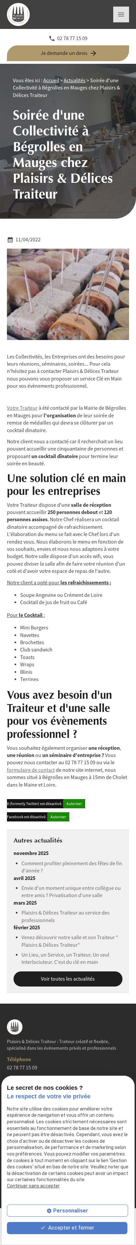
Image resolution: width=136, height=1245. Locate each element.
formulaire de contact (31, 770)
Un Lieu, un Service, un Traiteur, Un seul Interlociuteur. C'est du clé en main (65, 958)
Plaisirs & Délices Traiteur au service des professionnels (65, 916)
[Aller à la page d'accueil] (23, 14)
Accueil (51, 80)
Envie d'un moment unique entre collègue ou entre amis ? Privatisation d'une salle (71, 892)
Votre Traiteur (22, 408)
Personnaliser (70, 1211)
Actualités (74, 80)
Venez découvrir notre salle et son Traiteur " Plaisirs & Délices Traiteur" (69, 941)
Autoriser (74, 803)
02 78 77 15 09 (72, 38)
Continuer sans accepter (33, 1185)
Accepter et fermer (70, 1228)
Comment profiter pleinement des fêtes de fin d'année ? (71, 867)
